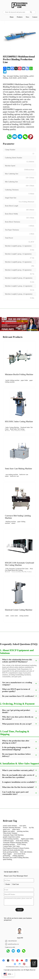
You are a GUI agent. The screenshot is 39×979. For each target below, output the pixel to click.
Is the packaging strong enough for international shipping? (16, 748)
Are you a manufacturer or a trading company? (17, 683)
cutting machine (24, 616)
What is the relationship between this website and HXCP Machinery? (17, 660)
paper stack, (16, 829)
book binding (24, 76)
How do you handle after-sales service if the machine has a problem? (18, 776)
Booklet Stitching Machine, (12, 827)
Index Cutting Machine (12, 427)
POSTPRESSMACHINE (12, 967)
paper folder (24, 380)
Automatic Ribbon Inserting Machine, (15, 842)
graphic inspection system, (11, 837)
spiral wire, (6, 829)
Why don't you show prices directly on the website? (17, 718)
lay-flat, (31, 827)
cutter (7, 616)
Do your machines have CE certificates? (18, 696)
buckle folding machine (12, 380)
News (27, 17)
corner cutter (14, 616)
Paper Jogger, (7, 854)
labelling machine (11, 521)
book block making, (22, 841)
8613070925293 (13, 941)
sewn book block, (19, 854)
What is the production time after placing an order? (15, 742)
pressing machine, (23, 831)
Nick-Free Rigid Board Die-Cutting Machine (19, 570)
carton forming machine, (11, 839)
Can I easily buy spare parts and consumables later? (15, 793)
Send (19, 909)
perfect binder (22, 78)
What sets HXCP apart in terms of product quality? (16, 690)
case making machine (12, 474)
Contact (34, 17)
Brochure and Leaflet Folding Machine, (16, 857)
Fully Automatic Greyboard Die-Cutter (17, 568)
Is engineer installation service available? (18, 782)
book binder (13, 78)
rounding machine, (9, 844)
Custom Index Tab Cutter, (11, 846)
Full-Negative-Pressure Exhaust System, (16, 848)
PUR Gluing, (21, 844)
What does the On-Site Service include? (18, 787)
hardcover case (14, 476)
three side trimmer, (26, 852)
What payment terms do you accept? (17, 724)
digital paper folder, (27, 839)
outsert (13, 523)
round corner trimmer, (10, 826)
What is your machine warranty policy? (18, 770)
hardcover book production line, (13, 850)
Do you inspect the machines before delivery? (16, 755)
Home (12, 17)
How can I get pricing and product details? (16, 711)
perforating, (7, 856)
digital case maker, (9, 831)
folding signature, (18, 856)
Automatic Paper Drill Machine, (13, 835)
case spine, (22, 826)
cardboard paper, (8, 841)
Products (19, 17)
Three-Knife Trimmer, (10, 833)
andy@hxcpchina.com (13, 944)
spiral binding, (7, 859)
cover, (25, 827)
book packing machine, (10, 852)
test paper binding (13, 76)
